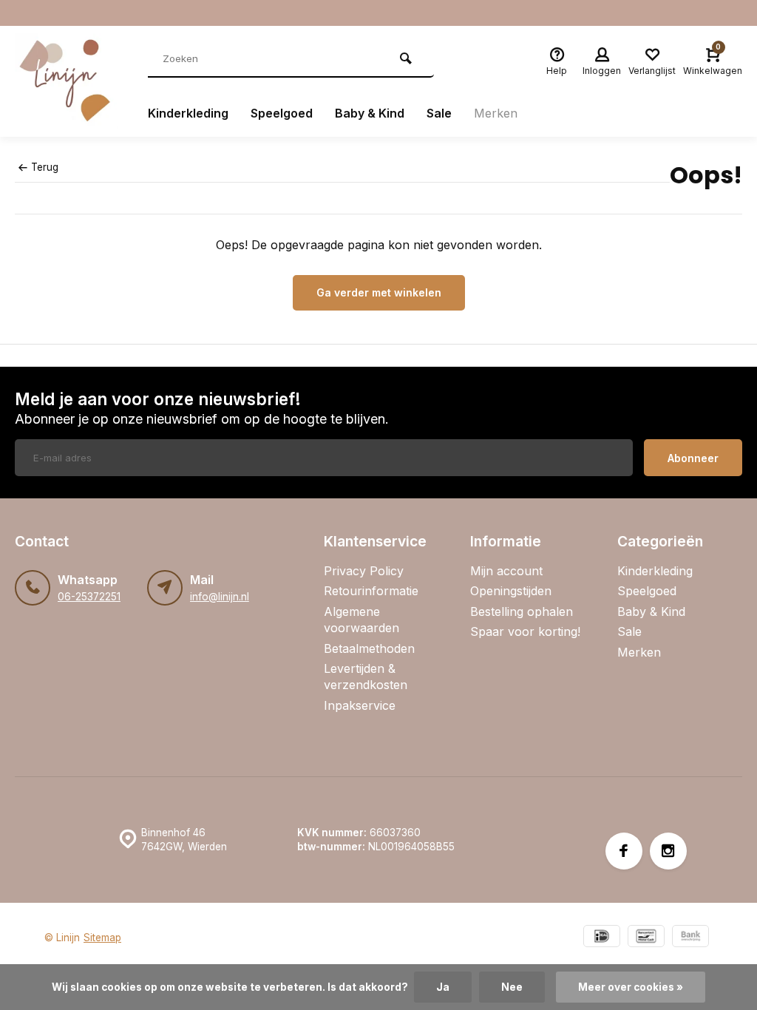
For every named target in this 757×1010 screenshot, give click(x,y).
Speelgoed (282, 113)
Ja (442, 987)
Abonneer (693, 458)
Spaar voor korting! (525, 631)
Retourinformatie (371, 590)
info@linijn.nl (219, 597)
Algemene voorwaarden (361, 619)
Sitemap (102, 937)
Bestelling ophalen (521, 611)
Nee (512, 987)
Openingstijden (510, 590)
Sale (439, 113)
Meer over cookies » (630, 987)
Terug (44, 167)
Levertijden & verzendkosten (365, 676)
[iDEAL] (601, 938)
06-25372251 (89, 597)
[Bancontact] (646, 938)
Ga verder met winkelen (378, 292)
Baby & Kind (369, 113)
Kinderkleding (188, 113)
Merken (495, 113)
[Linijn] (70, 81)
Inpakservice (360, 705)
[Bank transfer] (690, 938)
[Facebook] (623, 851)
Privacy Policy (364, 570)
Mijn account (506, 570)
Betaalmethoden (369, 648)
